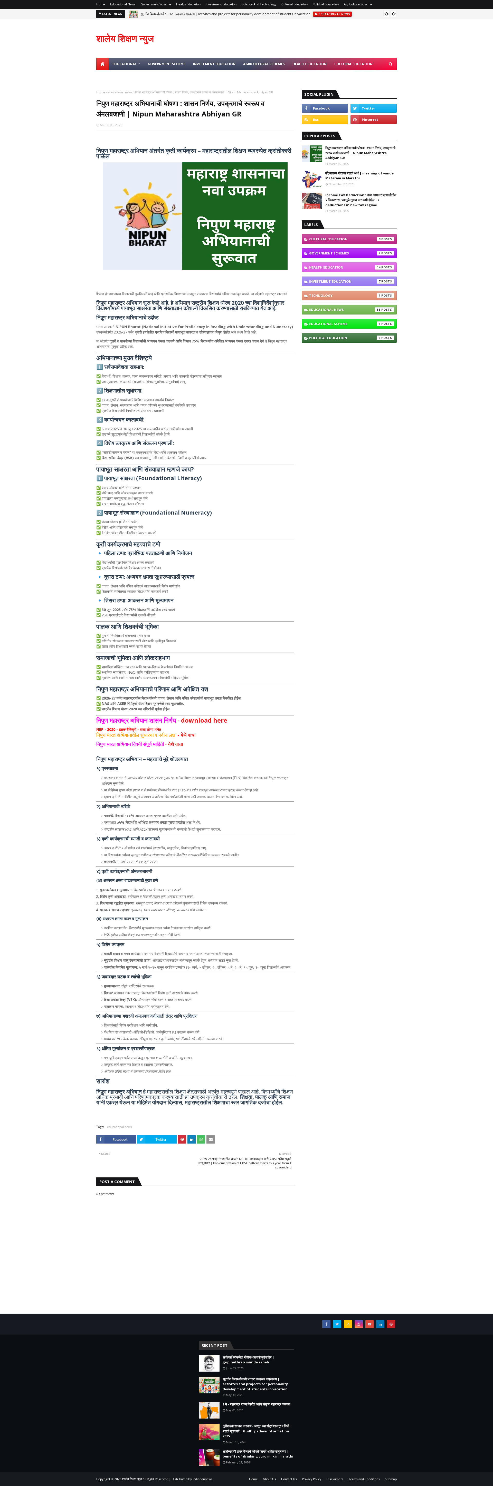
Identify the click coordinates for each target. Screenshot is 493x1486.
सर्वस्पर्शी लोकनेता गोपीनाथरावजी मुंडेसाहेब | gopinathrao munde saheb (248, 1360)
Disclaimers (334, 1479)
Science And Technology (259, 4)
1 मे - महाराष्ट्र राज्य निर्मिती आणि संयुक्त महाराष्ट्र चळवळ (256, 1404)
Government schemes (345, 253)
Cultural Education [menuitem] (353, 64)
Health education (345, 267)
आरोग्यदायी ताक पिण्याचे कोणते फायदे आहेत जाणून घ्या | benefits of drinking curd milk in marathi (258, 1454)
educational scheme (345, 323)
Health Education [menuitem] (309, 64)
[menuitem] (102, 64)
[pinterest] (373, 119)
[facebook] (325, 108)
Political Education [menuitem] (173, 76)
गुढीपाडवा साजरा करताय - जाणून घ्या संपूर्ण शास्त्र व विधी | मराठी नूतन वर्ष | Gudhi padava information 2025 (257, 1431)
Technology (345, 295)
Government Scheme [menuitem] (166, 64)
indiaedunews (202, 1479)
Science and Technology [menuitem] (123, 76)
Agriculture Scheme (358, 4)
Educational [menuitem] (124, 64)
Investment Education (221, 4)
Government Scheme (156, 4)
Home (100, 4)
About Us (269, 1479)
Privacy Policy (311, 1479)
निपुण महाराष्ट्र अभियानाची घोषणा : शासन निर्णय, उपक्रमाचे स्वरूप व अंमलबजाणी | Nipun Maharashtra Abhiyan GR (360, 152)
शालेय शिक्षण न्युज (125, 38)
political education (345, 338)
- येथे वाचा (146, 735)
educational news (120, 92)
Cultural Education (294, 4)
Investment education (345, 281)
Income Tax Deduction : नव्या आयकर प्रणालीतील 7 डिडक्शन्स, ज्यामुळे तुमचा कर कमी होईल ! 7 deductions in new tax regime (360, 200)
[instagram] (359, 1324)
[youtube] (369, 1324)
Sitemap (391, 1479)
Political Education (326, 4)
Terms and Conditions (364, 1479)
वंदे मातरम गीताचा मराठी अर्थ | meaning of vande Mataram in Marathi (359, 176)
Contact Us (289, 1479)
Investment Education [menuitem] (214, 64)
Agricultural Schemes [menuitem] (264, 64)
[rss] (325, 119)
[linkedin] (380, 1324)
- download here (161, 720)
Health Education (188, 4)
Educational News (123, 4)
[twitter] (373, 108)
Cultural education (345, 239)
